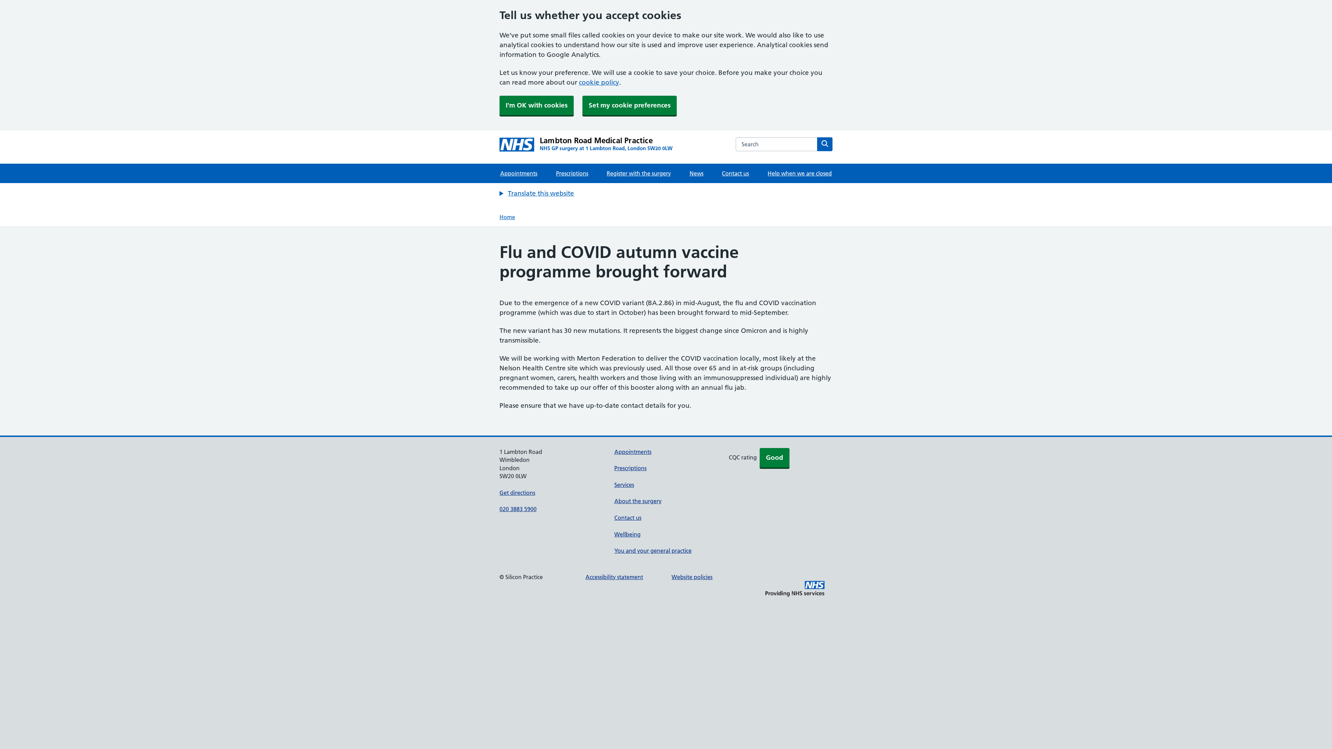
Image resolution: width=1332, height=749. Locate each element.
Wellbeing (627, 534)
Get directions (517, 492)
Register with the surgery (639, 173)
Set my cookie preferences (630, 105)
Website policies (692, 577)
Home (507, 217)
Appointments (518, 173)
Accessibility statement (614, 577)
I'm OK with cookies (536, 105)
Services (624, 484)
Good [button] (774, 458)
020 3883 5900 (518, 509)
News (696, 173)
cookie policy (599, 82)
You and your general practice (653, 550)
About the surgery (637, 501)
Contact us (735, 173)
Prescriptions (572, 173)
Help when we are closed (800, 173)
